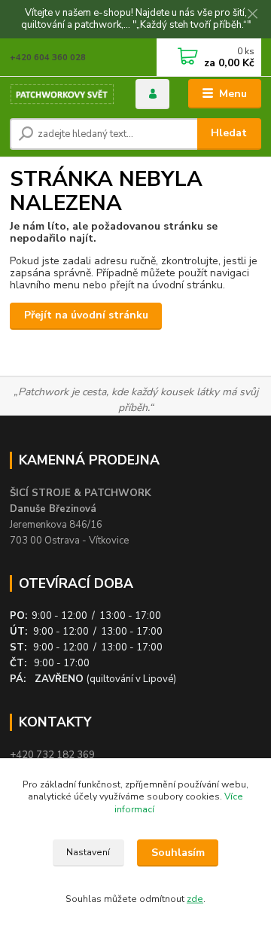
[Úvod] (62, 94)
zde (195, 899)
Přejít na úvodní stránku (86, 315)
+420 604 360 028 (48, 57)
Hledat (229, 133)
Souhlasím (178, 852)
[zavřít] (252, 15)
